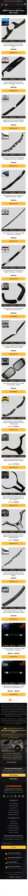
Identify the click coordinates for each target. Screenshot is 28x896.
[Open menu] (2, 4)
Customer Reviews (13, 805)
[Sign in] (21, 4)
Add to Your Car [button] (14, 52)
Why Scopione (13, 778)
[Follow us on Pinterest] (15, 796)
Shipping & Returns (13, 825)
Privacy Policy (18, 872)
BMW (14, 8)
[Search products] (17, 4)
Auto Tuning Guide (13, 810)
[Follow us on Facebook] (4, 796)
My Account (13, 821)
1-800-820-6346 (12, 862)
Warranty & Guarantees (13, 828)
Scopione (7, 8)
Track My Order (14, 823)
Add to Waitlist (13, 316)
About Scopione (13, 803)
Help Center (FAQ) (13, 830)
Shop (11, 8)
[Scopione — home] (6, 4)
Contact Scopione (13, 832)
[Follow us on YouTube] (23, 796)
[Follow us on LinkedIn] (19, 796)
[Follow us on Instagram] (11, 796)
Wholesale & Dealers (13, 814)
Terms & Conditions (13, 874)
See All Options (13, 656)
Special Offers (13, 808)
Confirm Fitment (13, 775)
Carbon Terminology (13, 812)
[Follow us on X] (7, 796)
